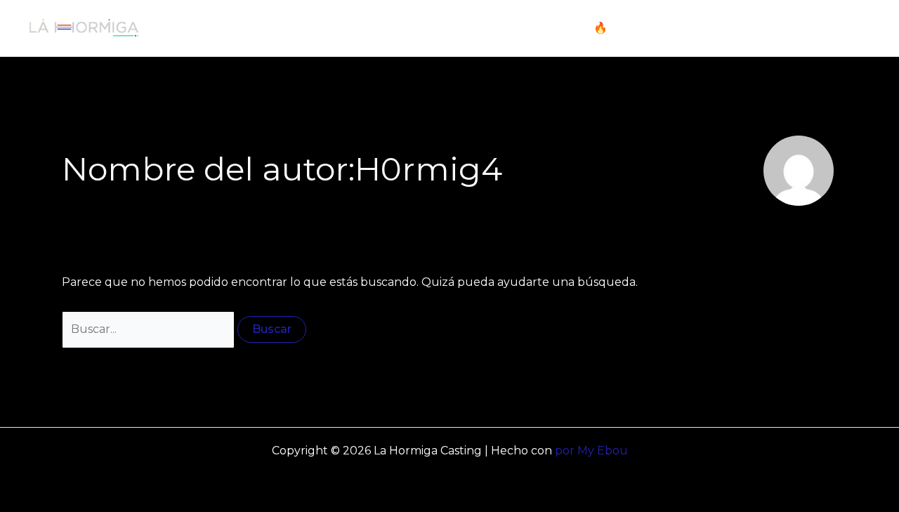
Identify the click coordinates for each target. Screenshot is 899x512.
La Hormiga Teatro (733, 27)
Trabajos (547, 27)
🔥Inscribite (626, 27)
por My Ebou (591, 450)
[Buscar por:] (149, 329)
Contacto (834, 27)
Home (484, 27)
